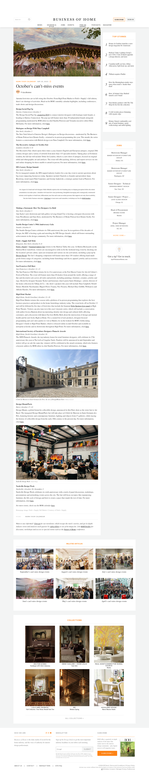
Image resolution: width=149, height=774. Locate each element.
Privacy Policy (88, 755)
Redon (109, 668)
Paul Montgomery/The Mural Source (109, 665)
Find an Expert (83, 25)
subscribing (54, 526)
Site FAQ (58, 766)
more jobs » (119, 235)
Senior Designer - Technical (119, 183)
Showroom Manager (119, 152)
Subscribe (119, 19)
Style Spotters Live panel (80, 306)
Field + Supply (21, 246)
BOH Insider (86, 526)
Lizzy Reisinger (27, 92)
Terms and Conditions (117, 765)
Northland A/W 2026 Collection (40, 666)
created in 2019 (43, 115)
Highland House (108, 707)
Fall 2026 (74, 666)
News (39, 25)
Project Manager (119, 223)
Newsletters (44, 766)
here (48, 123)
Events (71, 25)
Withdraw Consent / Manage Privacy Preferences (119, 769)
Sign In (131, 19)
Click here (47, 198)
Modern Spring (74, 709)
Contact (30, 766)
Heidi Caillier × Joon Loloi (74, 664)
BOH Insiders (86, 198)
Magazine (107, 25)
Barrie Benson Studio (109, 709)
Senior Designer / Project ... (119, 196)
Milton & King (40, 664)
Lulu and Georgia (40, 707)
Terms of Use (59, 755)
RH (74, 707)
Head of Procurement (119, 210)
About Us (18, 766)
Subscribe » (107, 753)
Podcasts (96, 25)
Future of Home (70, 529)
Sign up (37, 523)
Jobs (63, 25)
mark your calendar (26, 81)
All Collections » (74, 718)
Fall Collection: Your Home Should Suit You (40, 709)
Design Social (21, 255)
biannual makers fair (37, 246)
